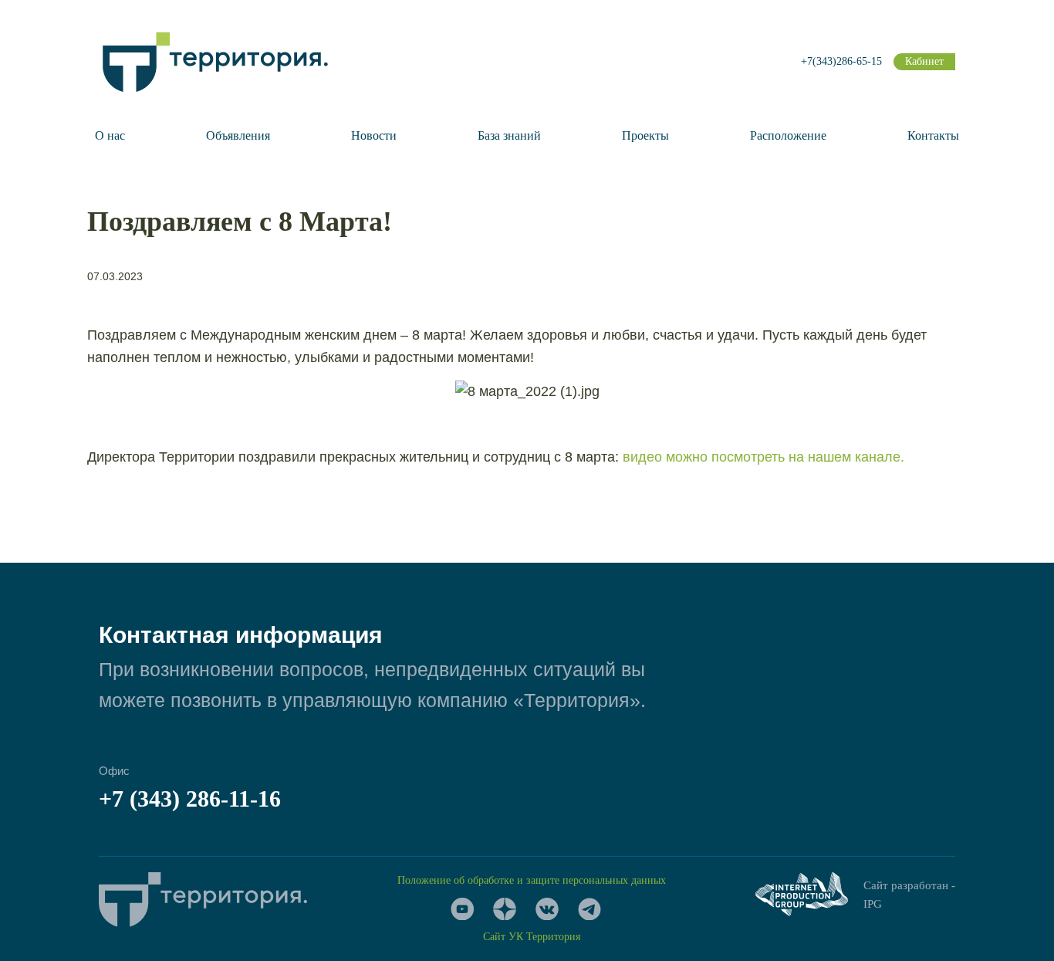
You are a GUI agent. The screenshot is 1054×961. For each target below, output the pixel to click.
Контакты (933, 135)
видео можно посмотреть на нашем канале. (763, 457)
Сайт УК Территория (531, 936)
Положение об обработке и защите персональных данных (531, 880)
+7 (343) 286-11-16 (190, 798)
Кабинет (924, 61)
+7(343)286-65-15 (841, 61)
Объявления (238, 135)
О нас (110, 135)
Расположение (788, 135)
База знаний (509, 135)
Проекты (645, 135)
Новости (374, 135)
